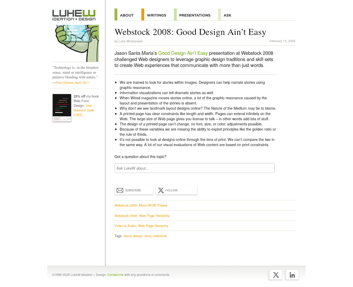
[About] (127, 14)
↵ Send (267, 168)
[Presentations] (196, 14)
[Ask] (228, 14)
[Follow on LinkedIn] (292, 275)
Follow (171, 190)
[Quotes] (157, 14)
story (147, 235)
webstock (160, 235)
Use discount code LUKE (84, 110)
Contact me (116, 274)
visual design (133, 235)
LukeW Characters (75, 43)
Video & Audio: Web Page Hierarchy (141, 225)
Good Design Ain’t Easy (183, 52)
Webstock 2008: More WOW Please (140, 205)
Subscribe (133, 190)
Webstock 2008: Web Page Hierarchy (141, 215)
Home (74, 15)
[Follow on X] (275, 275)
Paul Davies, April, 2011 (73, 82)
